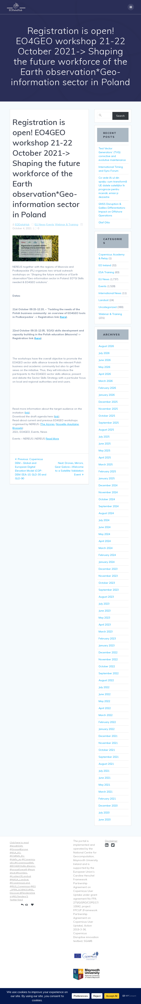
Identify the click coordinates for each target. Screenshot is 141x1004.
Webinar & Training (66, 224)
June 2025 (105, 443)
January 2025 (107, 478)
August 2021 (106, 763)
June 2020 (105, 819)
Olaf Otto (104, 222)
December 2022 (108, 652)
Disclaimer (111, 841)
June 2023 (105, 610)
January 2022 (107, 729)
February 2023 (107, 638)
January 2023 (107, 645)
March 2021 (106, 791)
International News (110, 293)
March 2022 (106, 715)
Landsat (104, 300)
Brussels (17, 428)
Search (120, 115)
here (63, 317)
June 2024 (105, 527)
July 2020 (104, 812)
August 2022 (106, 680)
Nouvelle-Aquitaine (67, 424)
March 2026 (106, 381)
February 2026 (107, 388)
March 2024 (106, 548)
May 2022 (104, 701)
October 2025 (107, 415)
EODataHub (22, 224)
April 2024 (105, 541)
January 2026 (107, 394)
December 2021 (108, 736)
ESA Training (106, 272)
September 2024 (109, 506)
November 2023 (108, 575)
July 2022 (104, 687)
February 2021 (107, 798)
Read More (52, 438)
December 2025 (108, 401)
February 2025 (107, 471)
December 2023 (108, 569)
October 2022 (107, 666)
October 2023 (107, 582)
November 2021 (108, 743)
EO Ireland (105, 265)
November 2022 (108, 659)
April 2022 (105, 708)
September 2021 (109, 756)
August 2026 (106, 346)
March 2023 (106, 631)
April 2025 (105, 457)
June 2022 (105, 694)
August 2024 (106, 513)
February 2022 (107, 722)
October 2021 (107, 750)
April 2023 (105, 624)
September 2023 (109, 589)
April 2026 (105, 374)
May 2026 (104, 367)
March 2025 (106, 464)
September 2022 (109, 673)
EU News (40, 224)
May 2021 (104, 784)
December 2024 (108, 485)
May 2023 (104, 617)
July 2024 (104, 520)
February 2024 (107, 555)
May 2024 (104, 534)
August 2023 (106, 596)
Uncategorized (108, 307)
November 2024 (108, 492)
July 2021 (104, 770)
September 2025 (109, 422)
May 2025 (104, 450)
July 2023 (104, 603)
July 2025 (104, 436)
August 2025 (106, 429)
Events (50, 224)
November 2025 (108, 408)
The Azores (48, 424)
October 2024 (107, 499)
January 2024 (107, 562)
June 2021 (105, 777)
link (27, 412)
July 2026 (104, 353)
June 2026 (105, 360)
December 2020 (108, 805)
